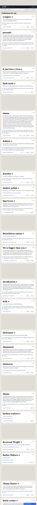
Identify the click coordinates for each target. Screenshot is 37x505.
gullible (32, 190)
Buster (5, 492)
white (4, 335)
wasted (12, 23)
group (6, 86)
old (6, 176)
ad (4, 35)
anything (6, 309)
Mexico (26, 284)
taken (11, 366)
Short (4, 71)
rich (11, 238)
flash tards (4, 92)
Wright (14, 447)
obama (4, 135)
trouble (10, 145)
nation (32, 238)
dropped (9, 306)
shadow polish (5, 195)
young (21, 176)
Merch (33, 26)
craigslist (5, 24)
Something (5, 190)
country (23, 488)
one (6, 130)
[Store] (32, 7)
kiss (8, 447)
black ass (17, 447)
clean (21, 44)
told (8, 335)
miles (8, 150)
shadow (16, 193)
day (14, 147)
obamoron (4, 372)
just (15, 75)
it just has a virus (5, 77)
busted (7, 89)
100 (21, 208)
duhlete (4, 152)
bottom (18, 118)
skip (31, 39)
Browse (9, 9)
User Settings (33, 9)
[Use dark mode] (35, 7)
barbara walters (5, 420)
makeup (23, 178)
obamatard (4, 358)
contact (4, 20)
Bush (12, 128)
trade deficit (23, 370)
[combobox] (20, 7)
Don (19, 354)
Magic (17, 491)
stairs (10, 256)
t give (16, 444)
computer (26, 73)
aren (31, 253)
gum (14, 208)
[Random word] (30, 7)
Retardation (29, 238)
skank (12, 460)
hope (27, 71)
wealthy (11, 304)
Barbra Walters (5, 462)
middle (31, 130)
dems (15, 236)
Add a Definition (27, 9)
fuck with (13, 337)
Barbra (5, 460)
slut (7, 176)
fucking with (15, 335)
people (25, 126)
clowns (6, 256)
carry (16, 251)
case (8, 75)
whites (16, 337)
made (11, 210)
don (27, 23)
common (19, 404)
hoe (11, 416)
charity (8, 251)
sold (22, 190)
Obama (9, 236)
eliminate (18, 370)
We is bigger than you (6, 260)
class (21, 304)
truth (26, 486)
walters (8, 418)
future (7, 354)
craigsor (4, 26)
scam (4, 304)
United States (11, 284)
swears (10, 370)
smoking (11, 75)
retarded (24, 86)
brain (14, 368)
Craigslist (22, 19)
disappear (31, 86)
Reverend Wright (5, 449)
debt (25, 292)
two (25, 404)
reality (15, 20)
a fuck (19, 444)
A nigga (4, 416)
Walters (7, 460)
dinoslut (4, 182)
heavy (21, 178)
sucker (23, 39)
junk (26, 203)
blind (12, 131)
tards (17, 88)
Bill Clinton (8, 396)
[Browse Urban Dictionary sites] (4, 7)
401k (3, 311)
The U (4, 236)
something (5, 145)
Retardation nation (5, 242)
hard (11, 401)
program (12, 193)
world (8, 203)
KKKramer (4, 341)
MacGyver (4, 212)
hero (21, 352)
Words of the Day (4, 9)
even (9, 354)
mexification (4, 295)
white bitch (8, 457)
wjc (6, 26)
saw (7, 88)
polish (19, 193)
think (28, 366)
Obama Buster (5, 494)
